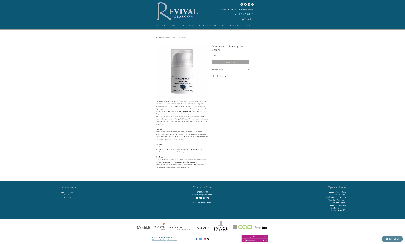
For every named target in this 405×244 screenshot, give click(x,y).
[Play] (243, 240)
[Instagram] (249, 4)
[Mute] (263, 240)
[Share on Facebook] (213, 76)
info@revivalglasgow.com (202, 195)
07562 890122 (246, 14)
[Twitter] (245, 4)
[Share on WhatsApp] (221, 76)
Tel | (236, 14)
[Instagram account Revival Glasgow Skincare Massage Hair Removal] (204, 239)
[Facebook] (241, 4)
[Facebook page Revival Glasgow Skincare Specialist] (197, 239)
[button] (247, 19)
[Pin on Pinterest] (217, 76)
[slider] (266, 240)
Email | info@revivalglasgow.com (237, 9)
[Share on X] (225, 76)
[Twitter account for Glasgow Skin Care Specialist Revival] (200, 239)
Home (158, 37)
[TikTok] (252, 4)
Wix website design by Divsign (164, 240)
